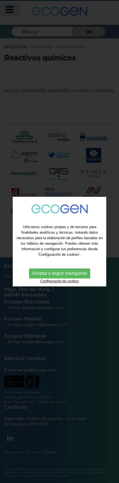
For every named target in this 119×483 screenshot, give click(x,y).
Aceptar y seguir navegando (59, 273)
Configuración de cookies (59, 281)
